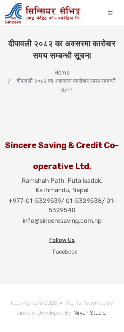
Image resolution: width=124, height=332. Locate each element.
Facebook (64, 251)
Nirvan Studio (89, 313)
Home (62, 72)
